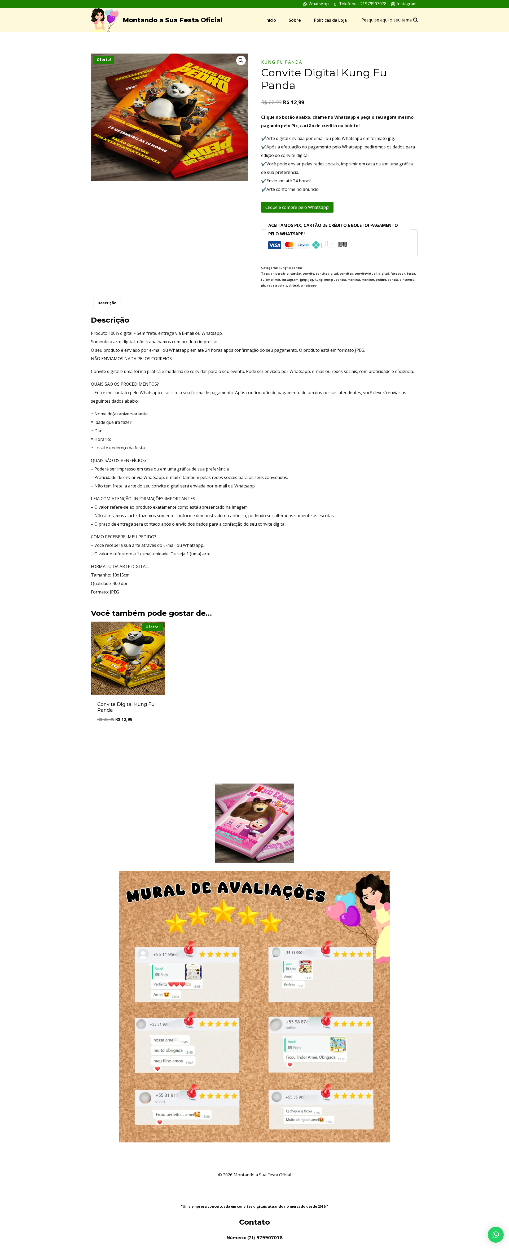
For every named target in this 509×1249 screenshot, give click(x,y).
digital (383, 273)
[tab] (107, 303)
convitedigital (327, 273)
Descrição (107, 302)
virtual (294, 285)
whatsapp (309, 285)
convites (346, 273)
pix (263, 285)
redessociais (277, 285)
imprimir (273, 280)
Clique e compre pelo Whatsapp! (297, 207)
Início (270, 20)
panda (393, 280)
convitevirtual (365, 273)
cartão (295, 273)
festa (411, 273)
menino (368, 280)
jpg (310, 280)
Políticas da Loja (330, 20)
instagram (290, 280)
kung (319, 280)
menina (354, 280)
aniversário (279, 273)
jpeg (303, 280)
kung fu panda (281, 62)
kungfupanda (335, 280)
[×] (496, 1235)
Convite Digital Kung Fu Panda (126, 707)
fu (263, 280)
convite (308, 273)
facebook (397, 273)
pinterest (407, 280)
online (381, 280)
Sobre (295, 20)
